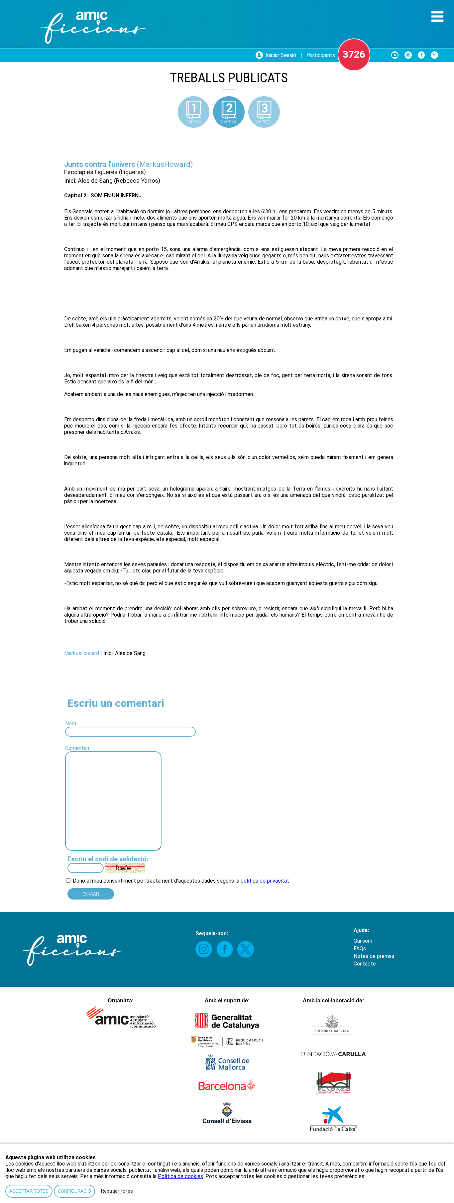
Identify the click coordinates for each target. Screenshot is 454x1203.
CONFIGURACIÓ (74, 1191)
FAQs (360, 948)
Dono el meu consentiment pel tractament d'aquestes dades (143, 881)
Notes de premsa (374, 956)
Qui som (363, 941)
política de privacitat (265, 881)
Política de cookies (180, 1176)
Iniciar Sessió (281, 55)
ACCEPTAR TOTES (29, 1191)
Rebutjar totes (117, 1191)
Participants (320, 55)
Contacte (365, 964)
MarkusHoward (164, 164)
